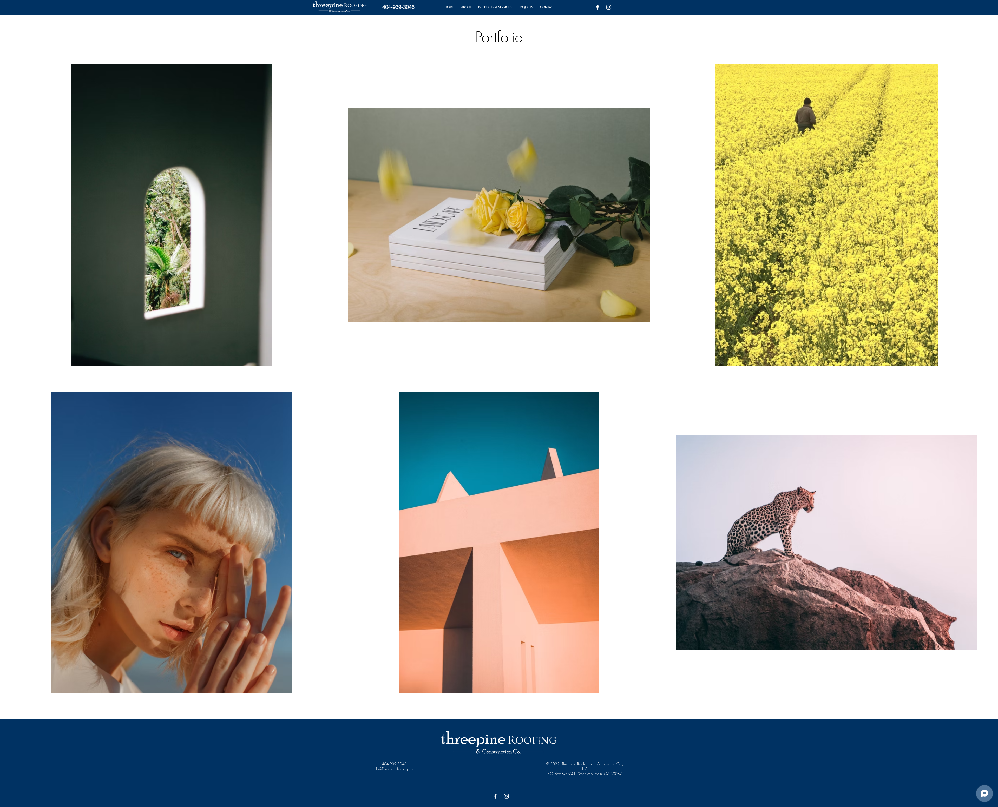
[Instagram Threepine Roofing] (609, 7)
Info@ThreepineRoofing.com (394, 768)
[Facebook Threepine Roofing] (597, 7)
